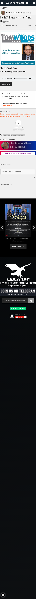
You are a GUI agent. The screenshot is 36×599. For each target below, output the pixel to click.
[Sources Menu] (34, 3)
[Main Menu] (2, 3)
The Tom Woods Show (13, 12)
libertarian (6, 135)
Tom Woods (21, 135)
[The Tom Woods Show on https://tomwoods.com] (30, 13)
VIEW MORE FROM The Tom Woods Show (18, 153)
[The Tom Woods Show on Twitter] (26, 13)
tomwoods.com (7, 106)
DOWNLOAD (6, 84)
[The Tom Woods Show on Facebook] (24, 13)
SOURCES (4, 8)
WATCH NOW (18, 246)
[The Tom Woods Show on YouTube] (28, 13)
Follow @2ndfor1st (18, 308)
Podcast (13, 135)
